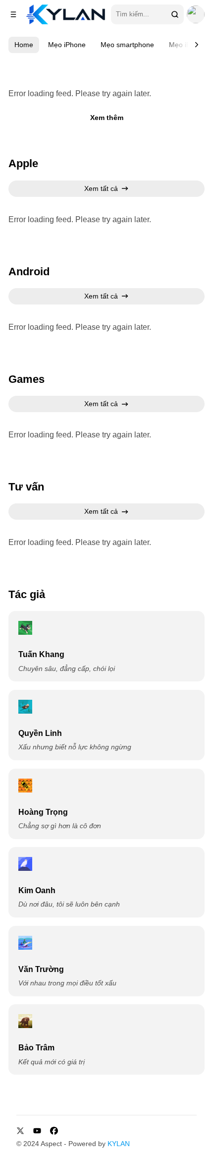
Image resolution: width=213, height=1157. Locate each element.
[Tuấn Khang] (106, 646)
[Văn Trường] (106, 961)
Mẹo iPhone (67, 45)
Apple (23, 163)
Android (29, 271)
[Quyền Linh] (106, 725)
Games (26, 379)
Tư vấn (26, 487)
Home (23, 45)
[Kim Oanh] (106, 882)
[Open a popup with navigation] (13, 14)
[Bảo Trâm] (106, 1039)
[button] (196, 45)
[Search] (177, 14)
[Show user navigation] (196, 14)
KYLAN (118, 1144)
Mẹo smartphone (127, 45)
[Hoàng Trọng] (106, 804)
